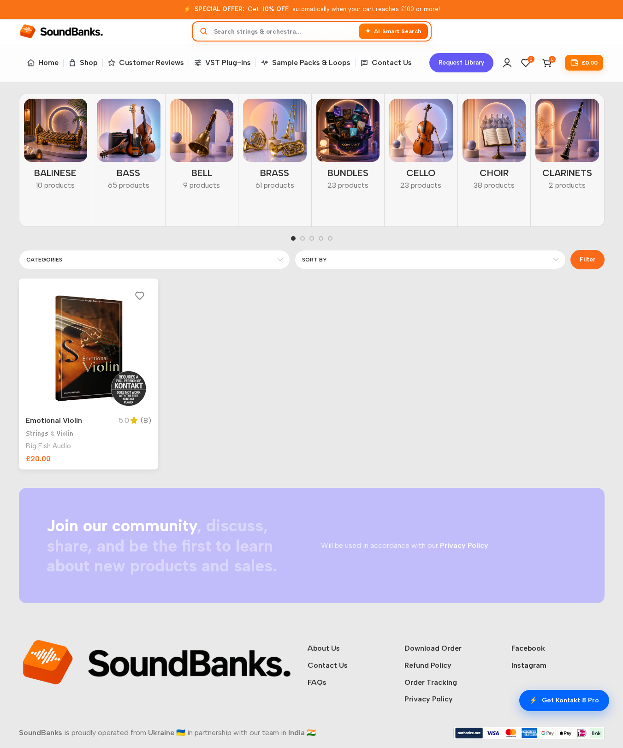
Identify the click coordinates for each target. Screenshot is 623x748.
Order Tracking (430, 682)
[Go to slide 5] (330, 238)
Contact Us (328, 665)
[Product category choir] (494, 147)
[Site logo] (61, 30)
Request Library (461, 62)
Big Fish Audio (48, 446)
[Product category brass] (275, 147)
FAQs (317, 682)
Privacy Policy (428, 699)
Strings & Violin (50, 434)
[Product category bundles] (348, 147)
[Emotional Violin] (89, 348)
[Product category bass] (128, 147)
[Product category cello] (421, 147)
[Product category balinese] (56, 147)
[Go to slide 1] (293, 238)
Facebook (528, 648)
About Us (324, 648)
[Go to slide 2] (302, 238)
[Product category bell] (202, 147)
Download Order (433, 648)
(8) (146, 420)
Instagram (528, 665)
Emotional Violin (54, 420)
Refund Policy (427, 665)
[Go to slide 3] (311, 238)
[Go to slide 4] (321, 238)
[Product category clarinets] (567, 147)
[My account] (507, 62)
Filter (587, 259)
